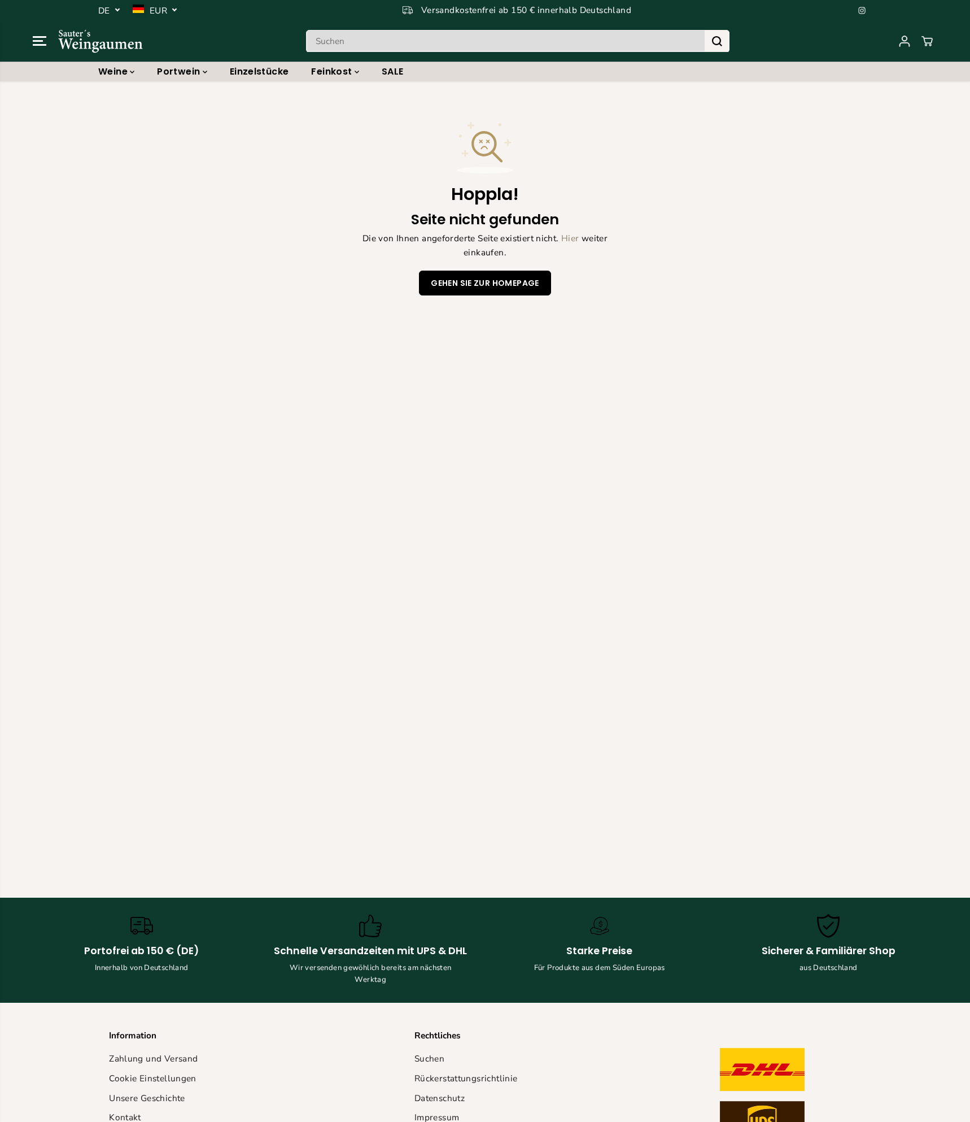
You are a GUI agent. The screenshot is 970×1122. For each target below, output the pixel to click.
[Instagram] (862, 10)
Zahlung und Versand (153, 1058)
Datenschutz (439, 1098)
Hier (570, 238)
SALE (393, 71)
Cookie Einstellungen (152, 1078)
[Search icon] (717, 41)
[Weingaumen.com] (100, 41)
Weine (114, 71)
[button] (39, 41)
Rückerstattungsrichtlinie (466, 1078)
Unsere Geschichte (147, 1098)
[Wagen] (927, 41)
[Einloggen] (904, 41)
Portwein (179, 71)
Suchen (429, 1058)
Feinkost (332, 71)
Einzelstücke (259, 71)
